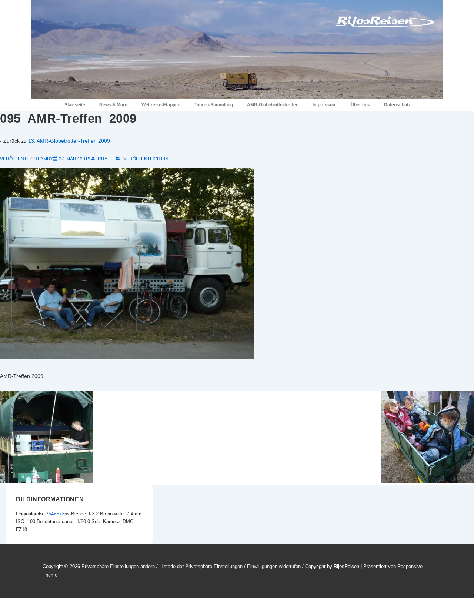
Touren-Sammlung (213, 104)
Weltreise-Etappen (160, 104)
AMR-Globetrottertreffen (272, 104)
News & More (113, 104)
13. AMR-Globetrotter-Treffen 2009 (69, 141)
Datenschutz (397, 104)
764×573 (55, 513)
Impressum (325, 104)
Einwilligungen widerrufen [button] (274, 566)
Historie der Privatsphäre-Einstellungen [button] (201, 566)
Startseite (74, 104)
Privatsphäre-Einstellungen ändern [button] (118, 566)
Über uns (360, 104)
